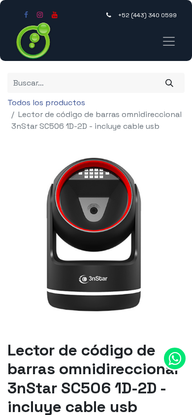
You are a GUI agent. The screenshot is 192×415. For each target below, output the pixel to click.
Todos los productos (46, 102)
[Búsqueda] (170, 82)
